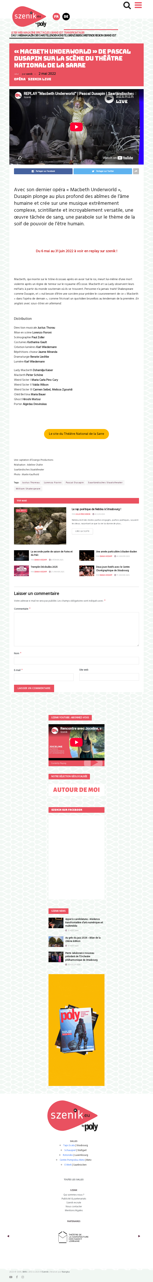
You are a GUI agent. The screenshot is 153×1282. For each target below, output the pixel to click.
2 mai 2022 (47, 74)
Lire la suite (82, 531)
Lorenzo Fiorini (53, 483)
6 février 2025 (57, 559)
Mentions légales (74, 1210)
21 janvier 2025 (57, 571)
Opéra (20, 79)
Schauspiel (70, 1150)
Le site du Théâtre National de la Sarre (76, 434)
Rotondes (68, 1155)
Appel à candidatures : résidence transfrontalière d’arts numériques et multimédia (84, 922)
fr (56, 16)
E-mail (18, 670)
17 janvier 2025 (122, 575)
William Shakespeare (28, 489)
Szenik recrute (73, 1203)
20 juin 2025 (99, 514)
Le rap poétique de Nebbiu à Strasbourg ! (96, 509)
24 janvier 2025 (123, 556)
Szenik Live (39, 79)
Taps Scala (69, 1145)
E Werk (68, 1165)
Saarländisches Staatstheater (105, 483)
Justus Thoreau (31, 483)
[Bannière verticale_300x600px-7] (76, 1030)
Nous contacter (74, 1207)
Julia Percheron (82, 514)
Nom (18, 653)
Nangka (66, 1272)
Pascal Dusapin (75, 483)
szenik (29, 74)
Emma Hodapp (40, 559)
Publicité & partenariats (74, 1199)
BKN (25, 1272)
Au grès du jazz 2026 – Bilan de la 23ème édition (83, 939)
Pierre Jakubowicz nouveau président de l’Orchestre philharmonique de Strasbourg (81, 956)
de (66, 16)
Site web (83, 670)
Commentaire (22, 609)
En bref (21, 510)
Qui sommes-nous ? (73, 1195)
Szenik (45, 1272)
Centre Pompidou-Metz (72, 1160)
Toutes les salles (74, 1180)
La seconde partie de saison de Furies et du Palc (52, 553)
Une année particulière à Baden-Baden (116, 552)
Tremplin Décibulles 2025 (44, 567)
